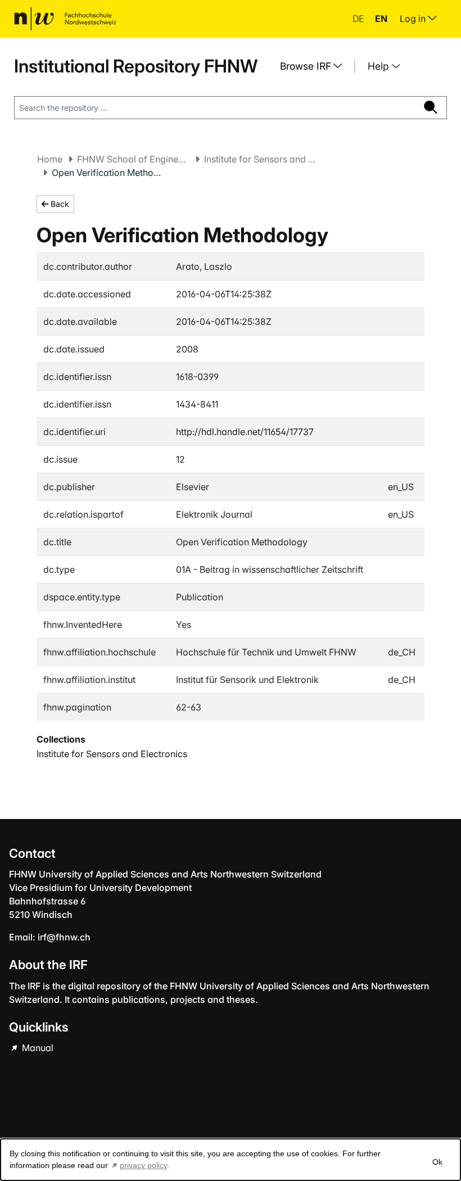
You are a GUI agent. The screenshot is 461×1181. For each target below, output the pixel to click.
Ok (437, 1161)
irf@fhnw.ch (64, 937)
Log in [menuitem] (414, 18)
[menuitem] (315, 66)
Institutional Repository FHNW (135, 66)
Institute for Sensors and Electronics (260, 159)
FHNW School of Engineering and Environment (133, 159)
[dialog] (230, 1159)
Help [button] (380, 66)
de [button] (359, 18)
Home (49, 159)
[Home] (65, 18)
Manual (36, 1047)
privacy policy (143, 1165)
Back (58, 204)
